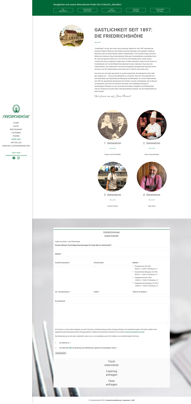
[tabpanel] (111, 298)
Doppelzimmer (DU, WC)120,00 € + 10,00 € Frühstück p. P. (146, 279)
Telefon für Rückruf (139, 292)
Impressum (126, 400)
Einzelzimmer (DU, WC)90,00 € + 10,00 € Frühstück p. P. (146, 267)
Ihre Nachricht (60, 301)
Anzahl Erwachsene (62, 263)
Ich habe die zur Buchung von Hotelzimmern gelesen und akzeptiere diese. (88, 348)
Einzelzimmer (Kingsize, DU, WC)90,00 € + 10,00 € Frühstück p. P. (146, 273)
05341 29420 (16, 153)
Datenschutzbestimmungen (134, 332)
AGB (70, 348)
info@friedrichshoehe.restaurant (16, 155)
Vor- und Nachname (62, 292)
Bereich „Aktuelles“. (112, 4)
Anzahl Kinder (99, 263)
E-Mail (96, 292)
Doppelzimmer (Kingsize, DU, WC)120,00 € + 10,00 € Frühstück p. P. (146, 284)
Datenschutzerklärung (113, 400)
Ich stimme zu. (65, 343)
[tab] (112, 234)
